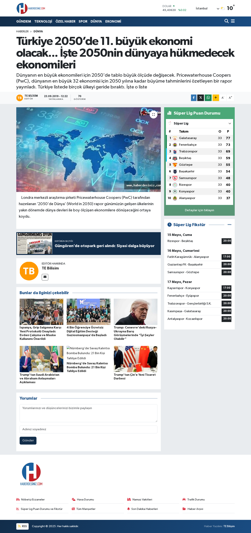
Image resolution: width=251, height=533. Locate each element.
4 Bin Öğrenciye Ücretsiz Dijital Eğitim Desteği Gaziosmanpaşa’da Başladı (86, 331)
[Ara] (227, 21)
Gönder (28, 440)
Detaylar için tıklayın (199, 210)
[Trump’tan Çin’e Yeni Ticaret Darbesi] (135, 359)
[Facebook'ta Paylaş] (193, 98)
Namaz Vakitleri (142, 499)
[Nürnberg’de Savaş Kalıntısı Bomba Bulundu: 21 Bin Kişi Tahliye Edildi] (88, 353)
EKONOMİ (113, 21)
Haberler (22, 31)
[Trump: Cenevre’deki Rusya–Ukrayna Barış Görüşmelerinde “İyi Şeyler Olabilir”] (135, 311)
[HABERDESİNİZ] (31, 8)
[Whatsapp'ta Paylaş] (208, 98)
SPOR (83, 21)
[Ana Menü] (232, 21)
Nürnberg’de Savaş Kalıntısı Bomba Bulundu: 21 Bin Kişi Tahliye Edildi (87, 367)
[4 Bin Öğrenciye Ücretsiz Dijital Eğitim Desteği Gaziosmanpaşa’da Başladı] (88, 311)
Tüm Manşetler (85, 509)
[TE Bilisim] (29, 271)
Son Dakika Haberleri (144, 509)
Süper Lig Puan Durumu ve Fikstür (42, 509)
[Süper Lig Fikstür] (229, 224)
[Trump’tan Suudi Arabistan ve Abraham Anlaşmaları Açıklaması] (41, 359)
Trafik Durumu (196, 499)
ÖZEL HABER (65, 21)
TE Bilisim (50, 268)
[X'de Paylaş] (200, 98)
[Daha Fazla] (216, 98)
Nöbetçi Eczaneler (33, 499)
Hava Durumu (85, 499)
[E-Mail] (45, 277)
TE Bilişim (229, 526)
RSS (24, 526)
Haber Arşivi (195, 509)
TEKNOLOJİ (43, 21)
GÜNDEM (23, 21)
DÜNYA (96, 21)
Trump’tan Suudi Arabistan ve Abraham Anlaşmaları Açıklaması (39, 378)
